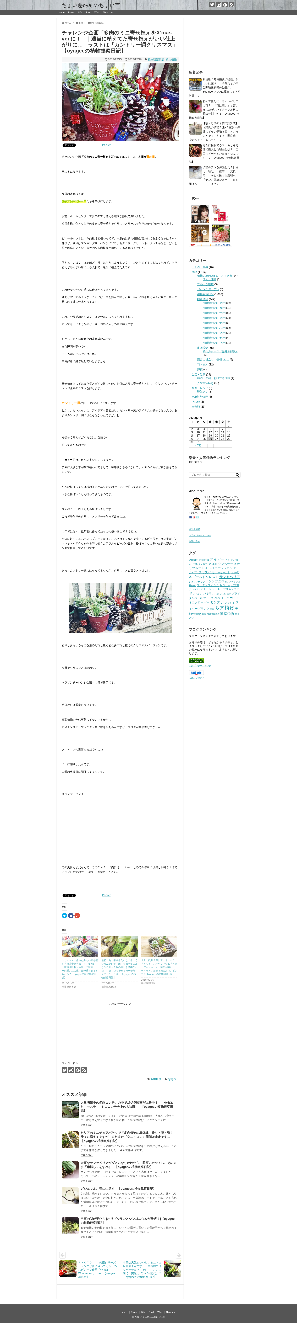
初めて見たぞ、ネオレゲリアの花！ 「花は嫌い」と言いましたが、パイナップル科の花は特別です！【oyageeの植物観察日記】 (214, 109)
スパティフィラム (208, 585)
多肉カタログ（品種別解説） (220, 351)
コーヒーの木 (222, 572)
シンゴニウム (218, 581)
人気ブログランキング (200, 665)
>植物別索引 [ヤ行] (214, 337)
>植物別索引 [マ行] (214, 332)
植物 (194, 272)
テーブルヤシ (210, 589)
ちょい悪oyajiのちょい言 (91, 5)
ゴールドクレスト (205, 577)
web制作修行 (200, 396)
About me (108, 12)
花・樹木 (202, 364)
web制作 (193, 560)
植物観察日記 (156, 59)
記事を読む (87, 1125)
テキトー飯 (197, 589)
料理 (204, 614)
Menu (61, 12)
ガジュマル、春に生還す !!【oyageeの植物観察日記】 (118, 1188)
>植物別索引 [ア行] (214, 302)
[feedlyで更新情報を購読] (225, 4)
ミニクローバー (199, 602)
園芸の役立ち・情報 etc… (213, 359)
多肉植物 (171, 59)
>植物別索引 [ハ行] (214, 327)
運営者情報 (194, 529)
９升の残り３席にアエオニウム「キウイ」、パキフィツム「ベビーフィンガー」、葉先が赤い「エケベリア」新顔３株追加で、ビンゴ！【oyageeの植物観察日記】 (159, 967)
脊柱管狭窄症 (213, 614)
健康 (212, 609)
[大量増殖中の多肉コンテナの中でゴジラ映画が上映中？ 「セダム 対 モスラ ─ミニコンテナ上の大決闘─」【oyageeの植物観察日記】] (70, 1109)
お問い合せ (194, 541)
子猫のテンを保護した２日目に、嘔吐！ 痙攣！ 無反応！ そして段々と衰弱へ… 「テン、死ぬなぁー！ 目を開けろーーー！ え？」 (215, 175)
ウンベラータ (227, 564)
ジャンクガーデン (208, 289)
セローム (224, 585)
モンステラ (218, 602)
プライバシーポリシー (200, 535)
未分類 (196, 406)
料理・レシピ (200, 388)
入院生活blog (205, 383)
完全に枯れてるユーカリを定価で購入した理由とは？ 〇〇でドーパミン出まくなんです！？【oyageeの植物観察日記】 (214, 153)
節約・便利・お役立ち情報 (213, 378)
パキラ (207, 593)
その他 (196, 401)
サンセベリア (229, 577)
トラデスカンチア (228, 589)
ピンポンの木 (225, 594)
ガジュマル (225, 568)
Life (80, 12)
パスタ (215, 593)
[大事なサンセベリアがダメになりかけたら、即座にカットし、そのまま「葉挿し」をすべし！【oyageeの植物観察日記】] (70, 1169)
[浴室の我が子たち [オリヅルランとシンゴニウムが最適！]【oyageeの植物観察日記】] (70, 1225)
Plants (71, 12)
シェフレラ (194, 581)
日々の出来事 (200, 267)
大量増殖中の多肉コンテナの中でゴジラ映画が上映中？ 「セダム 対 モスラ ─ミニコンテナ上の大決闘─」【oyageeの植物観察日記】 (129, 1107)
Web (96, 12)
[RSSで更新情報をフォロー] (231, 4)
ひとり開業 (209, 279)
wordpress (204, 560)
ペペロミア (221, 598)
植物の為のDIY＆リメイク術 (214, 275)
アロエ (212, 564)
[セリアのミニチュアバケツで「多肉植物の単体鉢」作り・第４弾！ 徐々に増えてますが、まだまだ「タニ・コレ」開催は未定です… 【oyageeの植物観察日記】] (70, 1139)
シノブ (204, 581)
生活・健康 (198, 374)
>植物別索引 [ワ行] (214, 342)
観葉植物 (202, 299)
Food (88, 12)
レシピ (231, 602)
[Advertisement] (120, 823)
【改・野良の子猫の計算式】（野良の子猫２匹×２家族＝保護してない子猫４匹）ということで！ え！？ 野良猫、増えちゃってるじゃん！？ (214, 131)
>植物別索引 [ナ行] (214, 322)
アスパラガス (200, 563)
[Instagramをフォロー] (218, 4)
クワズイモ (206, 572)
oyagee (172, 1079)
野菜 (200, 369)
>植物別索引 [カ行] (214, 307)
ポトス (234, 598)
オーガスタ (211, 568)
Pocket (106, 145)
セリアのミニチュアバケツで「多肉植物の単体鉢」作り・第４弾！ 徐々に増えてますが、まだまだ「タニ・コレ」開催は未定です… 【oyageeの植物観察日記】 (129, 1137)
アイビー (217, 559)
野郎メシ (202, 391)
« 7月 (198, 445)
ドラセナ (196, 593)
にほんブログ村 (197, 677)
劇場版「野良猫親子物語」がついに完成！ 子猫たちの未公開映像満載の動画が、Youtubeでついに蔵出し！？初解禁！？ (214, 87)
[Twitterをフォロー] (212, 4)
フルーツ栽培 (205, 284)
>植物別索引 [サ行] (214, 312)
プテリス (208, 598)
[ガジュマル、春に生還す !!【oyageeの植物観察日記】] (70, 1195)
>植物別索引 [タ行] (214, 317)
